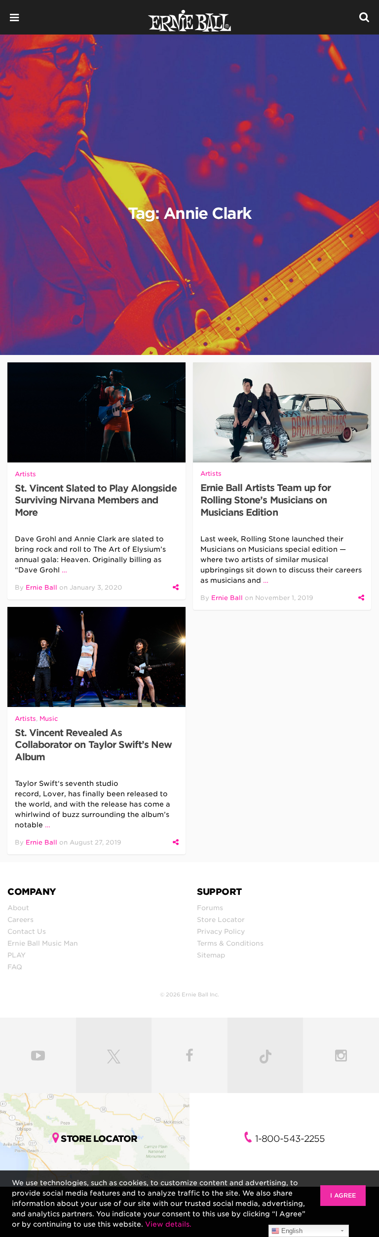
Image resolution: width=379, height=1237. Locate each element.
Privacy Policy (221, 931)
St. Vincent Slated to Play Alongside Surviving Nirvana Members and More (96, 501)
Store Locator (221, 919)
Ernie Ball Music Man (42, 943)
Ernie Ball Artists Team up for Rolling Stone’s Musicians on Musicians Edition (265, 500)
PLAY (16, 955)
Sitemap (211, 955)
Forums (210, 908)
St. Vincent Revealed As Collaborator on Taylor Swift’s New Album (93, 745)
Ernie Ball (41, 587)
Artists (25, 474)
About (18, 908)
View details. (168, 1224)
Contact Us (26, 931)
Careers (20, 919)
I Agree (343, 1195)
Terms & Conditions (230, 943)
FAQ (14, 967)
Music (48, 718)
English (291, 1231)
